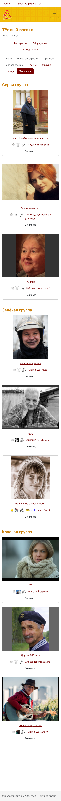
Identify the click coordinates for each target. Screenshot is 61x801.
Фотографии (20, 43)
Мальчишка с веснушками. (30, 503)
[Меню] (54, 15)
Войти (6, 3)
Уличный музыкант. (30, 725)
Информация (30, 49)
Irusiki (43, 510)
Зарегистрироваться (30, 3)
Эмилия (30, 281)
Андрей (38, 144)
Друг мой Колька (30, 655)
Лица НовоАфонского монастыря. (30, 138)
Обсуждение (40, 43)
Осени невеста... (30, 208)
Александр (38, 369)
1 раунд (32, 65)
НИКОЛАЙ (38, 591)
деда (30, 433)
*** (30, 585)
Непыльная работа (30, 363)
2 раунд (46, 65)
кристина (38, 440)
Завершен (25, 71)
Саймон (38, 288)
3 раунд (9, 71)
